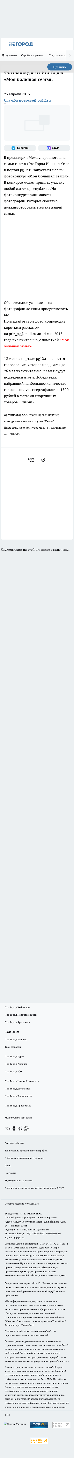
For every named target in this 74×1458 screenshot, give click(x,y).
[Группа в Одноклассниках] (14, 1128)
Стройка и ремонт (32, 55)
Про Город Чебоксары (17, 1007)
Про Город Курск (14, 1056)
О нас (8, 1165)
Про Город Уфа (13, 1071)
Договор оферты (14, 1143)
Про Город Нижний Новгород (22, 1081)
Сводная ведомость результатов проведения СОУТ (34, 1188)
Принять (59, 67)
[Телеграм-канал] (20, 148)
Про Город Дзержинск (17, 1088)
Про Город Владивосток (18, 1096)
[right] (70, 55)
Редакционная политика (18, 1180)
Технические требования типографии (26, 1150)
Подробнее (27, 1325)
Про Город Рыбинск (16, 1063)
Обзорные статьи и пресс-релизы (24, 1158)
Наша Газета (12, 1031)
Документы (9, 55)
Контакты (10, 1172)
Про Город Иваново (16, 1039)
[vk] (31, 460)
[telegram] (44, 460)
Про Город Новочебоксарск (20, 1014)
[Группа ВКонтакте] (8, 1128)
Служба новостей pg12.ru (27, 100)
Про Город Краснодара (18, 1105)
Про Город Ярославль (17, 1022)
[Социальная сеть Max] (54, 148)
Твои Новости (13, 1046)
